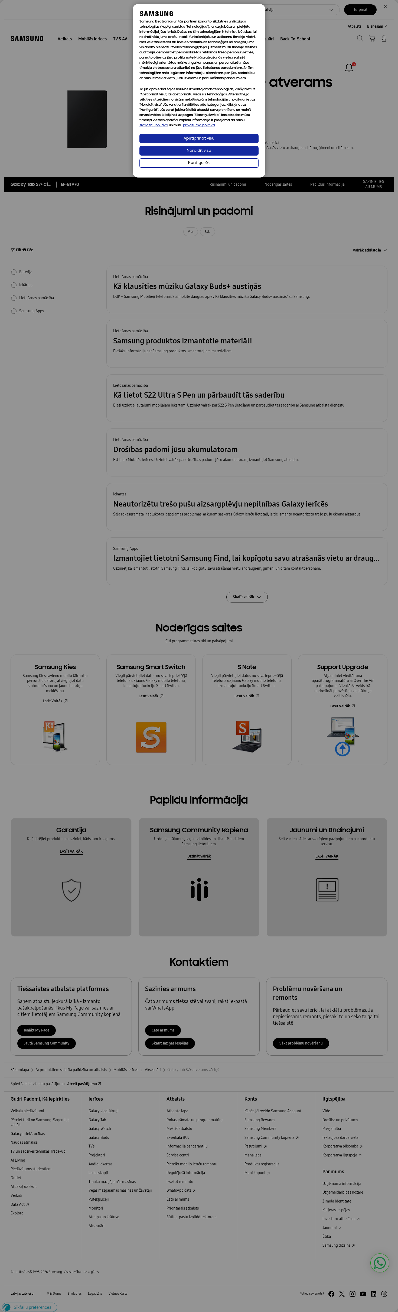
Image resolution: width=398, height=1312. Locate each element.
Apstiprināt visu (199, 139)
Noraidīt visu (199, 151)
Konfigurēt (199, 163)
